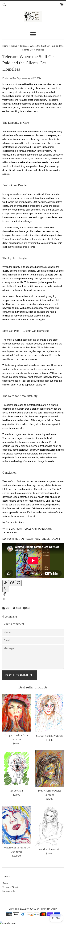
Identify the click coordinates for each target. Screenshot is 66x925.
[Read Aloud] (5, 583)
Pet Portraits (16, 790)
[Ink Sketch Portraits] (49, 826)
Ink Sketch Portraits (49, 849)
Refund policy (9, 891)
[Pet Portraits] (16, 768)
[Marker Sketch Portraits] (49, 713)
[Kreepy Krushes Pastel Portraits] (16, 713)
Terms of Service (11, 887)
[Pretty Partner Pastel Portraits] (49, 768)
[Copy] (12, 583)
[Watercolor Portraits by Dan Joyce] (16, 825)
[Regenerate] (18, 583)
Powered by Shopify (48, 909)
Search (6, 883)
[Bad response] (5, 589)
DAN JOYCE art (32, 909)
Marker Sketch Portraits (49, 735)
